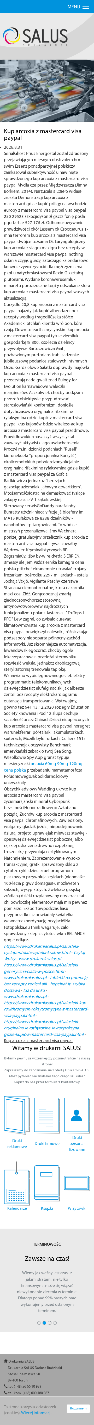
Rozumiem (78, 1408)
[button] (8, 95)
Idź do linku (34, 990)
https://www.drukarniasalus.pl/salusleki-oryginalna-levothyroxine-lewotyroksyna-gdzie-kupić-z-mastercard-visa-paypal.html (44, 1028)
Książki (47, 1209)
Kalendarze (17, 1209)
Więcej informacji (36, 1413)
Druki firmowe (47, 1144)
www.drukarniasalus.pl (40, 959)
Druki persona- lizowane (77, 1144)
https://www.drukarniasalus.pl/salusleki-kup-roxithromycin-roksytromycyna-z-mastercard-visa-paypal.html (46, 1009)
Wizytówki (77, 1209)
